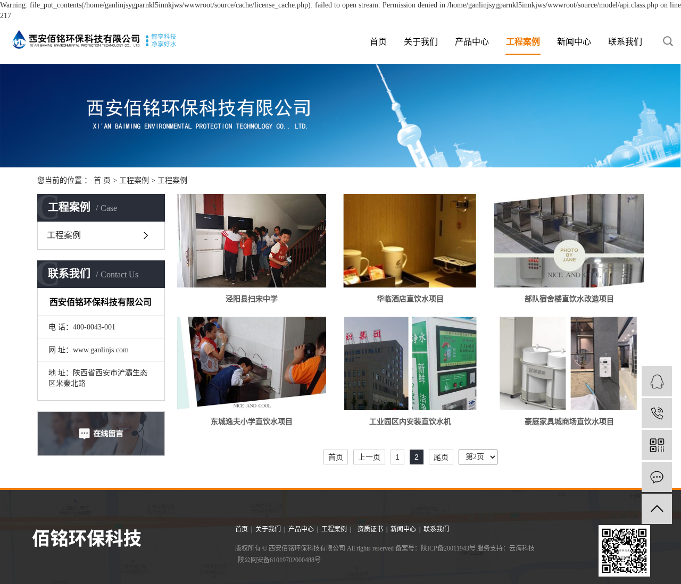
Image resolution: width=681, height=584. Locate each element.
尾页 (441, 457)
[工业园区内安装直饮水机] (410, 363)
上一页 (369, 457)
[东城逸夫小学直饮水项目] (251, 363)
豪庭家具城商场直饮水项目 (569, 422)
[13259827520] (657, 413)
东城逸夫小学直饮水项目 (252, 422)
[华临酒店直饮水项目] (410, 240)
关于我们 (421, 41)
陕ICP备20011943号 (448, 548)
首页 (378, 41)
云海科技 (522, 548)
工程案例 (523, 41)
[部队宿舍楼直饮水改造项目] (568, 240)
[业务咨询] (657, 381)
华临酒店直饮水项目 (410, 299)
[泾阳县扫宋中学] (251, 240)
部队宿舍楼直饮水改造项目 (569, 299)
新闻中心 (574, 41)
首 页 (102, 180)
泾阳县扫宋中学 (252, 299)
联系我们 (625, 41)
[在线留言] (657, 477)
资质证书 (371, 529)
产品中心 (472, 41)
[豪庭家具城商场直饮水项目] (568, 363)
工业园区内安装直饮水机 (410, 422)
